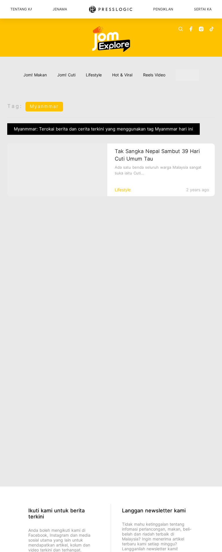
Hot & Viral (122, 74)
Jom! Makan (35, 74)
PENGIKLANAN (163, 9)
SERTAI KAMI (203, 9)
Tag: (15, 106)
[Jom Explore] (111, 39)
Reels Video (154, 74)
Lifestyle (94, 74)
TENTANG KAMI (21, 9)
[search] (180, 29)
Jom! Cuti (66, 74)
